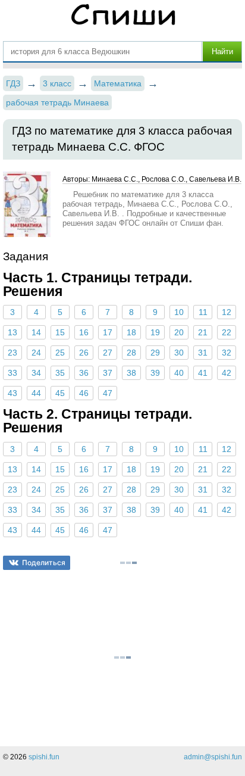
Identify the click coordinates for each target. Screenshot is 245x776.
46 (84, 393)
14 (36, 332)
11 (203, 312)
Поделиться (43, 562)
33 (12, 373)
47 (107, 393)
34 (36, 373)
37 (107, 373)
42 (226, 373)
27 (107, 352)
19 (155, 332)
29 (155, 352)
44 (36, 393)
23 (12, 352)
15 (60, 332)
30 (179, 352)
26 (84, 352)
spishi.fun (44, 757)
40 (179, 373)
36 (84, 373)
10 (179, 312)
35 (60, 373)
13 (12, 332)
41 (203, 373)
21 (203, 332)
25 (60, 352)
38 (131, 373)
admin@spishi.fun (213, 757)
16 (84, 332)
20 (179, 332)
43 (12, 393)
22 (226, 332)
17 (107, 332)
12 (226, 312)
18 (131, 332)
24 (36, 352)
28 (131, 352)
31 (203, 352)
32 (226, 352)
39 (155, 373)
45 (60, 393)
